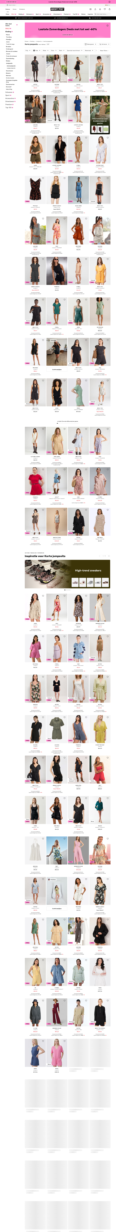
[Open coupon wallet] (91, 9)
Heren (14, 9)
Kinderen (22, 9)
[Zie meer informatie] (35, 92)
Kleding (32, 41)
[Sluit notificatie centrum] (100, 9)
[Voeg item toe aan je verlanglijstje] (43, 57)
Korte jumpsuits (47, 41)
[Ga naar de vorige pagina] (99, 556)
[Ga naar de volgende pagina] (108, 556)
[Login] (95, 9)
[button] (90, 44)
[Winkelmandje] (110, 9)
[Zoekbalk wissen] (109, 14)
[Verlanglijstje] (105, 9)
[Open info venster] (110, 2)
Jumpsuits (39, 41)
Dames (8, 9)
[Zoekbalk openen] (95, 14)
